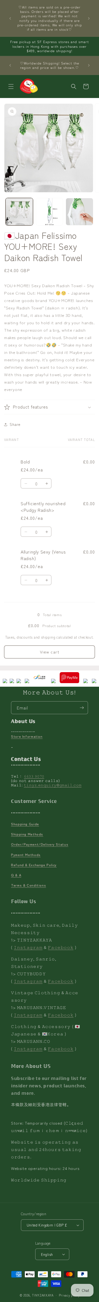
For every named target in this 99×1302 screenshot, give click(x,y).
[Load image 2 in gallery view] (49, 211)
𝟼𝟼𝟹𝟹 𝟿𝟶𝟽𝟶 (34, 776)
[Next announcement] (89, 18)
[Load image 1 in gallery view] (19, 211)
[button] (11, 86)
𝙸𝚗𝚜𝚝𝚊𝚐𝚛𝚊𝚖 (28, 947)
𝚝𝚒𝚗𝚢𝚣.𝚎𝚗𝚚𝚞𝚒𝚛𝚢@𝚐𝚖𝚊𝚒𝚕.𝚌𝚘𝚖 (53, 784)
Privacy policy (69, 1295)
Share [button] (15, 424)
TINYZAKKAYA (43, 1295)
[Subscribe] (82, 707)
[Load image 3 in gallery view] (79, 211)
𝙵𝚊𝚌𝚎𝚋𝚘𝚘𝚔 (60, 947)
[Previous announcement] (10, 18)
